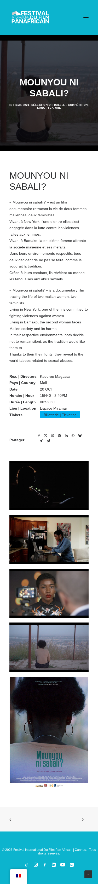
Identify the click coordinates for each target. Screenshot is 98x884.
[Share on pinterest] (59, 435)
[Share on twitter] (46, 435)
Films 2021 (21, 104)
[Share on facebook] (39, 435)
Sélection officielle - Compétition (59, 104)
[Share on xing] (41, 441)
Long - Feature (49, 107)
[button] (86, 17)
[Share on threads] (52, 435)
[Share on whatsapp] (73, 435)
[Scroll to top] (88, 874)
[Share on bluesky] (80, 435)
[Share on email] (48, 441)
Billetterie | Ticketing (60, 415)
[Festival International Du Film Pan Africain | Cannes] (30, 17)
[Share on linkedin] (66, 435)
